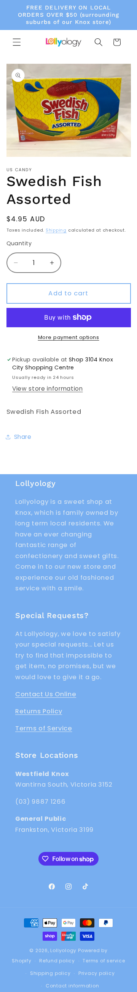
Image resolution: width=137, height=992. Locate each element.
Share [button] (23, 437)
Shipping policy (50, 973)
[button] (17, 42)
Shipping (56, 230)
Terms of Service (43, 728)
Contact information (72, 986)
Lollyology (63, 950)
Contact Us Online (45, 694)
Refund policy (57, 960)
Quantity (19, 243)
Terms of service (104, 960)
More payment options (68, 337)
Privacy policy (96, 973)
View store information (47, 389)
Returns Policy (38, 711)
